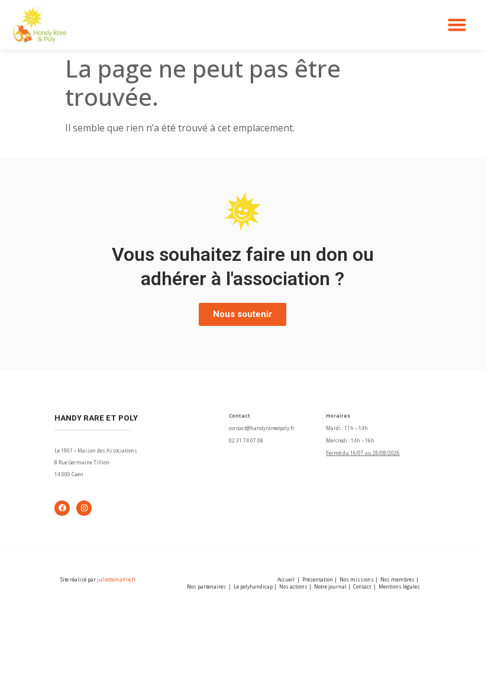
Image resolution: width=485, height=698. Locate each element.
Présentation (317, 579)
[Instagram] (84, 508)
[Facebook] (62, 508)
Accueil (286, 579)
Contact (362, 586)
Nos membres (397, 579)
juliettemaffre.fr (116, 579)
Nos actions (293, 586)
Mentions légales (399, 586)
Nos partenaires (206, 586)
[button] (457, 25)
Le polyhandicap (253, 586)
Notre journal (330, 586)
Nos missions (357, 579)
